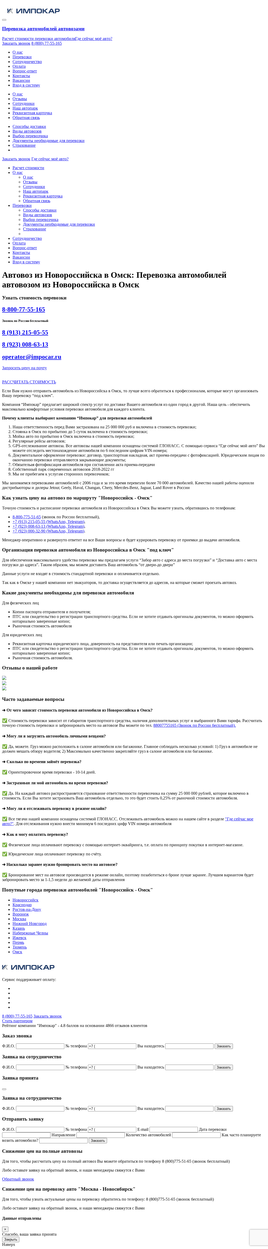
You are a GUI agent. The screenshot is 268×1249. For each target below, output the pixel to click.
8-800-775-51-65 (27, 517)
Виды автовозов (27, 131)
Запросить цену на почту (24, 368)
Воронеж (21, 914)
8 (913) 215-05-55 (25, 332)
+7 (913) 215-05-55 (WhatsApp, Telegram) (48, 521)
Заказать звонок (16, 43)
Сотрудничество (27, 61)
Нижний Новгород (30, 923)
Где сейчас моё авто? (93, 38)
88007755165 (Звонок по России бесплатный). (194, 725)
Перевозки (22, 57)
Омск (17, 952)
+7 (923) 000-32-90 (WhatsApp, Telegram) (48, 531)
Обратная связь (26, 117)
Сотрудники (24, 103)
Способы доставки (29, 126)
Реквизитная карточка (32, 113)
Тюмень (20, 947)
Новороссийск (25, 900)
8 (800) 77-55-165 (46, 43)
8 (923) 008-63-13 (25, 344)
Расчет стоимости (28, 168)
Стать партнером (17, 1021)
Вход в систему (26, 85)
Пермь (18, 942)
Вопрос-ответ (25, 71)
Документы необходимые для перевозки (49, 140)
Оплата (19, 66)
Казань (19, 928)
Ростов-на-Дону (27, 909)
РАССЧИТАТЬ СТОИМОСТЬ (29, 382)
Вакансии (21, 80)
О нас (18, 52)
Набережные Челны (30, 933)
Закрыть (10, 1239)
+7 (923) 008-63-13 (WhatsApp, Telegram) (48, 526)
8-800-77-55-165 (23, 309)
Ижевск (19, 937)
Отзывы (20, 98)
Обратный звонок (18, 1179)
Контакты (21, 75)
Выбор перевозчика (30, 136)
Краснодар (22, 904)
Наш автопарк (25, 108)
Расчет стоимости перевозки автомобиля (38, 38)
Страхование (24, 145)
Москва (19, 919)
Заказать (224, 1046)
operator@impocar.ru (31, 356)
